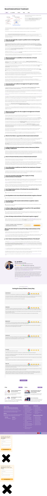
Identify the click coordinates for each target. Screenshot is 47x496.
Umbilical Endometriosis (38, 423)
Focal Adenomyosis (37, 408)
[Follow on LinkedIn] (40, 433)
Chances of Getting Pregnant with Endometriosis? (16, 391)
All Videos (40, 387)
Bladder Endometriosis (38, 417)
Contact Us (35, 0)
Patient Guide (27, 4)
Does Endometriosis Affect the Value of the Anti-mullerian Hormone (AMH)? (36, 391)
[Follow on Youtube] (37, 433)
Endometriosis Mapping (28, 418)
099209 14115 (28, 2)
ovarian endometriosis (15, 51)
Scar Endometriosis (37, 421)
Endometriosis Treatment (28, 414)
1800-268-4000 (27, 225)
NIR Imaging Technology (28, 417)
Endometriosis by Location (16, 4)
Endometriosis (9, 4)
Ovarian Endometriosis (38, 419)
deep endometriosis (12, 241)
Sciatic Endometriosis (38, 422)
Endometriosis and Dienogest (29, 424)
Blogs (24, 12)
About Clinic (31, 0)
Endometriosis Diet (27, 411)
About (7, 12)
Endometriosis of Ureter (38, 420)
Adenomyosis (22, 4)
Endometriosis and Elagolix (28, 423)
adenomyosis (31, 270)
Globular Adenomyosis (38, 409)
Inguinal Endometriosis (38, 424)
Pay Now (41, 0)
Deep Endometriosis (37, 416)
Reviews (19, 12)
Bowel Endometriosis (37, 418)
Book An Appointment (39, 2)
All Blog (20, 387)
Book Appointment (37, 225)
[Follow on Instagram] (39, 433)
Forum (38, 0)
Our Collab (32, 4)
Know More (16, 278)
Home (2, 4)
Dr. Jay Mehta (5, 4)
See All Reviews (23, 380)
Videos (29, 12)
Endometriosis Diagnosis (28, 410)
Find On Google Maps (8, 418)
